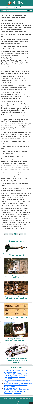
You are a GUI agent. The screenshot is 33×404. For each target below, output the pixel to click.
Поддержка (16, 401)
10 (22, 234)
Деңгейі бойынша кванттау (12, 388)
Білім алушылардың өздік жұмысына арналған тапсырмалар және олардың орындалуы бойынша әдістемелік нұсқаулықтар (15, 376)
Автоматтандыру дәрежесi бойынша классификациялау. (15, 371)
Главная (8, 7)
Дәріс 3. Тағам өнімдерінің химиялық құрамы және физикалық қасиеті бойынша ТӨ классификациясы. (18, 385)
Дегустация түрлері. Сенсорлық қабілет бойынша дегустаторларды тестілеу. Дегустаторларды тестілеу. (16, 391)
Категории (15, 7)
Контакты (23, 7)
